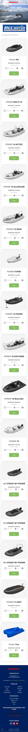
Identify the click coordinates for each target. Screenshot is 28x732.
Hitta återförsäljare (14, 698)
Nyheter (14, 702)
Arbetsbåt (19, 688)
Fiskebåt (7, 690)
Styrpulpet (7, 686)
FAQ (14, 704)
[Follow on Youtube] (17, 723)
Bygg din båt (7, 35)
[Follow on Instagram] (14, 723)
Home (2, 35)
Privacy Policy (11, 730)
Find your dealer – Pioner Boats (17, 680)
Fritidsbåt (19, 692)
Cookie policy (17, 730)
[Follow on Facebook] (11, 723)
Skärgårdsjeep (7, 692)
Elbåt (19, 690)
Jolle (7, 688)
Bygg (14, 73)
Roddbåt (20, 686)
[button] (2, 729)
